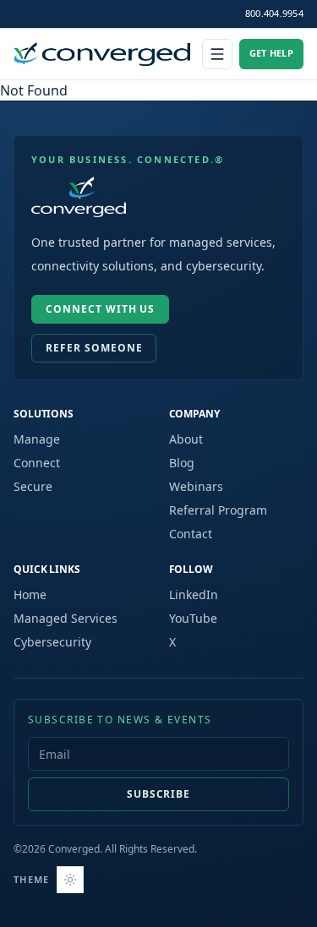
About (186, 439)
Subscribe (159, 794)
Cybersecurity (52, 642)
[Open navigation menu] (217, 54)
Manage (37, 439)
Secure (33, 486)
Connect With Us (100, 309)
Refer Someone (94, 348)
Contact (190, 534)
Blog (181, 463)
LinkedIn (193, 594)
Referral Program (218, 510)
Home (30, 594)
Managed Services (66, 618)
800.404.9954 (274, 13)
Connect (37, 463)
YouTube (193, 618)
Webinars (196, 486)
